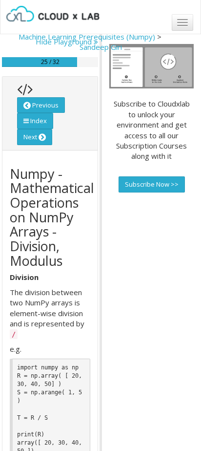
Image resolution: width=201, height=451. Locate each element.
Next (31, 136)
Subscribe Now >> (152, 184)
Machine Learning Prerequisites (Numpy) (87, 37)
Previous (45, 105)
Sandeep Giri (101, 47)
